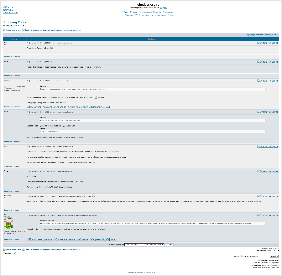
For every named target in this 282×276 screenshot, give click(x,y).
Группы (158, 12)
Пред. (15, 25)
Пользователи (146, 12)
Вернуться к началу (12, 57)
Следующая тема (270, 35)
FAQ (127, 12)
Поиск (134, 12)
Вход (171, 15)
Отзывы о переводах (72, 30)
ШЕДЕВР (163, 8)
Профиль (129, 15)
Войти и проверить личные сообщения (151, 15)
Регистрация (169, 12)
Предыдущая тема (254, 35)
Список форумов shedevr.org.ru (49, 30)
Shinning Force (14, 22)
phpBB (137, 272)
